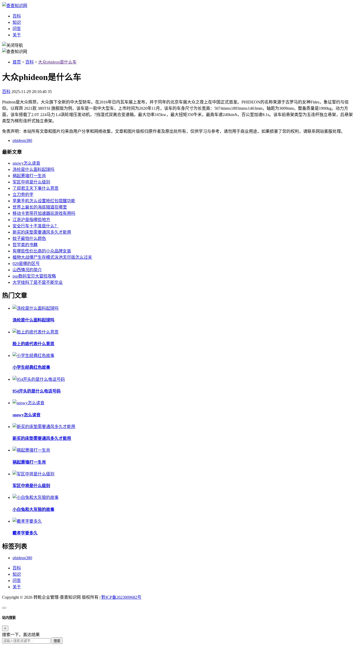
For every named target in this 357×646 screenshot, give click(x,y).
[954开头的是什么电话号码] (39, 379)
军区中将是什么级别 (31, 182)
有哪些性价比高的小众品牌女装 (42, 251)
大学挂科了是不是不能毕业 (38, 282)
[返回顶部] (4, 608)
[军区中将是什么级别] (33, 474)
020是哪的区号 (26, 263)
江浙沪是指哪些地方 (31, 219)
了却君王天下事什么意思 (36, 188)
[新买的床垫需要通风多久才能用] (44, 426)
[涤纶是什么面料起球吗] (36, 308)
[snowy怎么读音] (28, 403)
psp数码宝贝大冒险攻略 (34, 276)
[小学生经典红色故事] (33, 355)
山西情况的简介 (27, 270)
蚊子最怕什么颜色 (29, 238)
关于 (17, 35)
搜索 (57, 641)
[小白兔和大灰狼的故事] (36, 497)
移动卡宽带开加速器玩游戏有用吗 (44, 213)
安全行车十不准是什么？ (36, 226)
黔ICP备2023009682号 (121, 597)
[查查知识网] (14, 5)
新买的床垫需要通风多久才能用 (42, 232)
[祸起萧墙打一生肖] (31, 450)
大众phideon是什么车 (57, 62)
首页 (17, 62)
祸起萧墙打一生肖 (29, 176)
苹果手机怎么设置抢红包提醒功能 (44, 201)
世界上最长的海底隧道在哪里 (40, 207)
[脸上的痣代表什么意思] (36, 332)
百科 (17, 16)
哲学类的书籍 (25, 245)
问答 (17, 28)
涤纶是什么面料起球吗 (33, 169)
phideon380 (22, 140)
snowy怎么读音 (26, 163)
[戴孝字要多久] (27, 521)
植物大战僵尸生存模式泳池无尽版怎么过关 (52, 257)
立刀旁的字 (23, 194)
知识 (17, 22)
